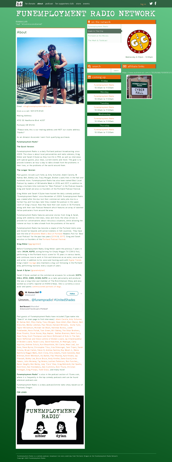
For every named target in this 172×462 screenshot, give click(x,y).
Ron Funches (71, 361)
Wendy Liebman (33, 325)
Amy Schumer (75, 319)
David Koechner (52, 341)
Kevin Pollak (33, 330)
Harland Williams (60, 325)
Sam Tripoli (71, 347)
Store (78, 3)
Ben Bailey (35, 364)
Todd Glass (44, 369)
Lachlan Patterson (56, 361)
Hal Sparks (76, 364)
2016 (54, 236)
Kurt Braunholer (47, 344)
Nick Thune (61, 367)
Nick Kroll (21, 367)
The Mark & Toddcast (97, 40)
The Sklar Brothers (70, 330)
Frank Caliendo (68, 353)
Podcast (49, 3)
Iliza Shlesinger (58, 347)
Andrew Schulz (32, 344)
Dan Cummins (48, 367)
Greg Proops (32, 369)
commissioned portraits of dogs (46, 286)
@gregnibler (34, 244)
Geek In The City (95, 31)
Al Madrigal (65, 341)
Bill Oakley (56, 330)
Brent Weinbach (32, 355)
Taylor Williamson (25, 327)
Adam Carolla (62, 319)
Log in (143, 4)
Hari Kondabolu (34, 367)
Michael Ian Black (42, 327)
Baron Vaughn (23, 364)
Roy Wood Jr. (67, 350)
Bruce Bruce (41, 358)
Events (86, 3)
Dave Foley (22, 336)
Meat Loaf (70, 344)
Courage (32, 263)
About (40, 3)
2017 (62, 236)
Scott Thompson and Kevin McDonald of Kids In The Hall (54, 336)
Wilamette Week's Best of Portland (47, 233)
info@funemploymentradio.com (37, 106)
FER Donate (30, 3)
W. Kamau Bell (23, 322)
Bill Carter (60, 344)
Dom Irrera (43, 353)
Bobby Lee (30, 358)
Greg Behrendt (64, 364)
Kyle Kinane (68, 355)
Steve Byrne (27, 347)
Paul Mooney (56, 355)
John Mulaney (30, 361)
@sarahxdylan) (38, 270)
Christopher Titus (42, 347)
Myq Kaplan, (48, 333)
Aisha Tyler (75, 325)
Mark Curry (76, 333)
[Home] (19, 3)
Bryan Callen (30, 350)
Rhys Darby (36, 322)
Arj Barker (44, 355)
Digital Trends (75, 260)
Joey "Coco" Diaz (48, 364)
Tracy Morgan (49, 322)
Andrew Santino (53, 350)
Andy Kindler (54, 358)
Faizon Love (38, 341)
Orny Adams (54, 353)
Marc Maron (72, 322)
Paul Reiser (47, 325)
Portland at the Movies (98, 36)
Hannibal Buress (58, 327)
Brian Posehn (23, 333)
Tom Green (45, 330)
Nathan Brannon (62, 333)
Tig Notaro (42, 361)
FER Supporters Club (64, 3)
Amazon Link (21, 21)
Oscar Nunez (36, 333)
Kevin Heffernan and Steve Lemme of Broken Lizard (40, 339)
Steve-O (41, 350)
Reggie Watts (31, 353)
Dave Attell (61, 322)
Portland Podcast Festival (54, 239)
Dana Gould (66, 358)
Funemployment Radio (98, 26)
